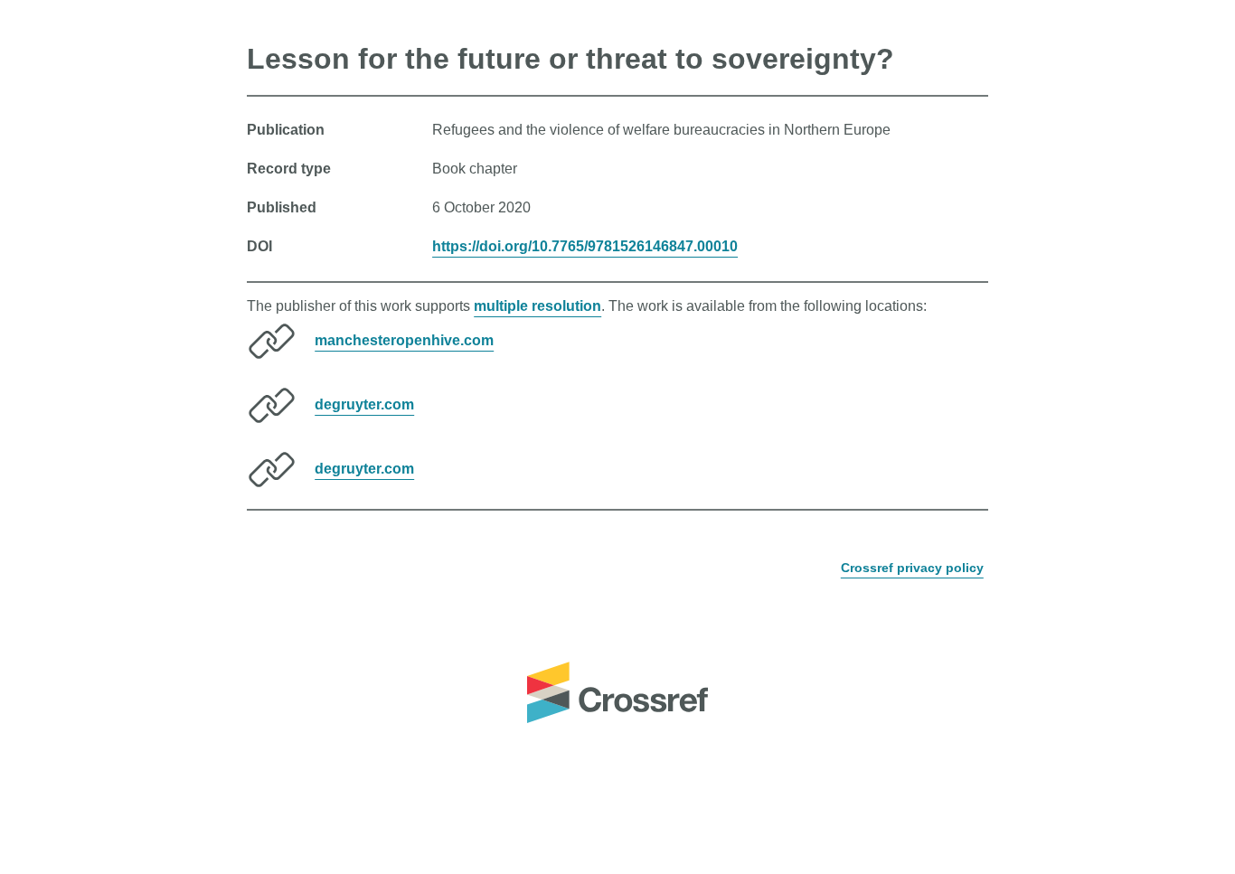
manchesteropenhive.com (404, 340)
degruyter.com (364, 404)
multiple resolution (537, 306)
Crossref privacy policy (912, 567)
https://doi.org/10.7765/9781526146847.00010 (585, 246)
